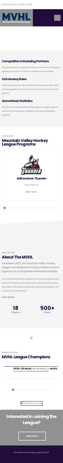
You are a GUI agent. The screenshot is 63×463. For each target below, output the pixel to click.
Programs (15, 312)
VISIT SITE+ (31, 191)
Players (47, 312)
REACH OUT (32, 436)
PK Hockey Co (41, 368)
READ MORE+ (8, 297)
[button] (4, 208)
